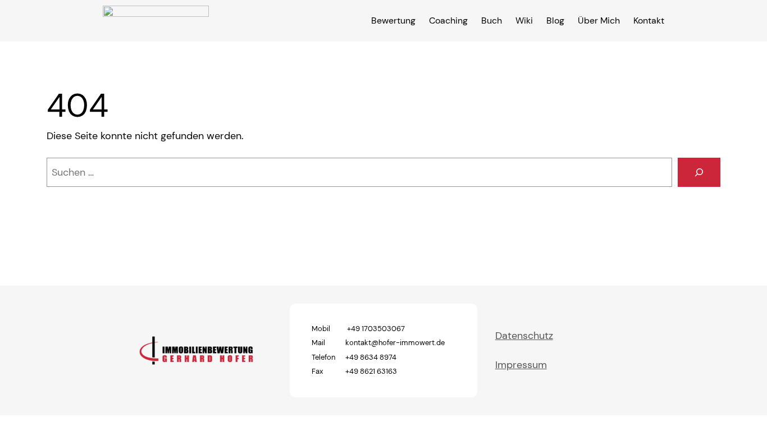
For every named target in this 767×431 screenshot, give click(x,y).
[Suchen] (699, 172)
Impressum (521, 365)
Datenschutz (524, 335)
